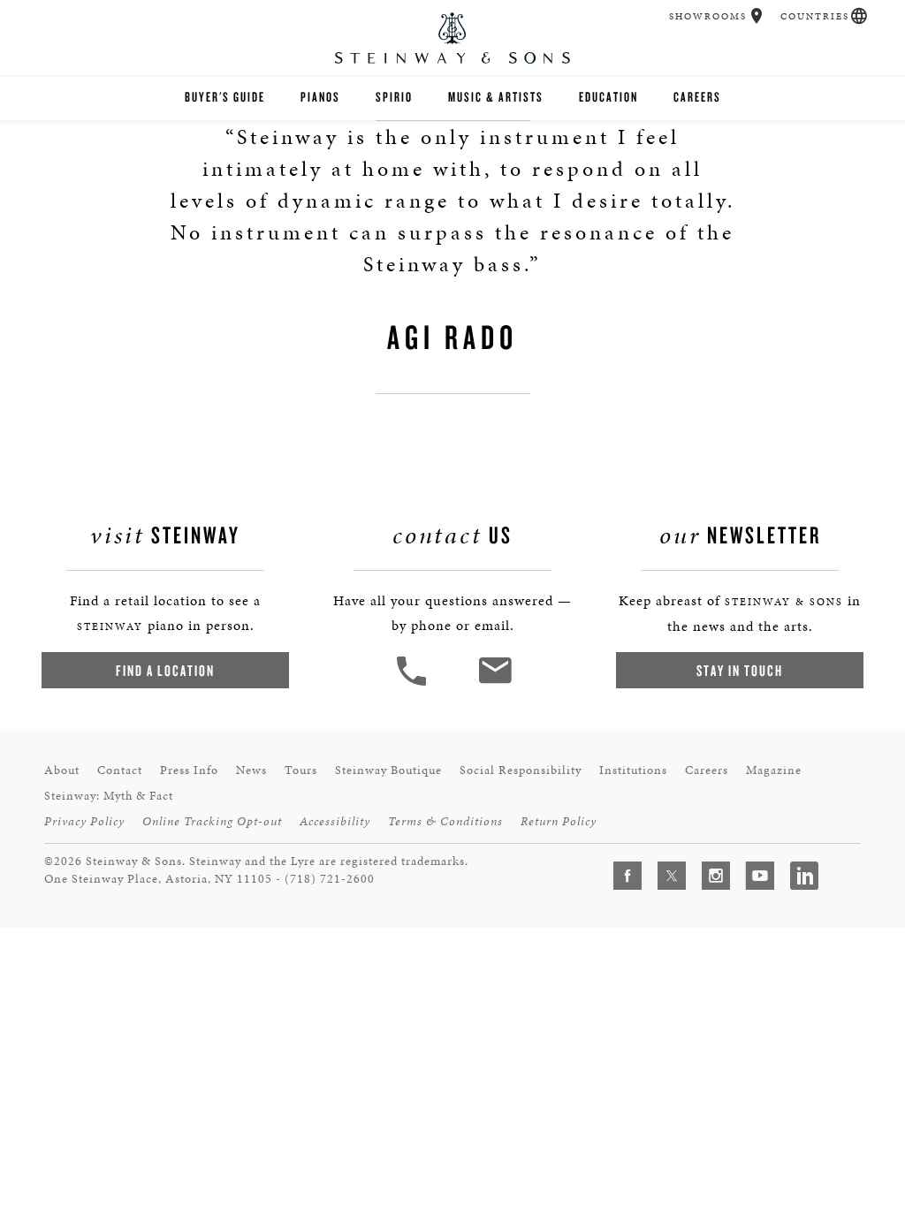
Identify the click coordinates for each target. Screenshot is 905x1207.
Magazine (774, 770)
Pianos (320, 96)
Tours (301, 770)
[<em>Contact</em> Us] (494, 683)
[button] (757, 16)
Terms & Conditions (445, 821)
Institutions (633, 770)
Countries (814, 16)
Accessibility (335, 821)
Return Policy (559, 821)
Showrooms (708, 16)
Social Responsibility (521, 770)
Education (608, 96)
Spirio (394, 96)
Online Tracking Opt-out (212, 821)
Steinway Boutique (388, 770)
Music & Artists (496, 96)
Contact (119, 770)
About (62, 770)
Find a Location (165, 670)
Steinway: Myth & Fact (108, 795)
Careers (697, 96)
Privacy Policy (84, 821)
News (251, 770)
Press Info (189, 770)
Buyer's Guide (225, 96)
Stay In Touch (739, 670)
